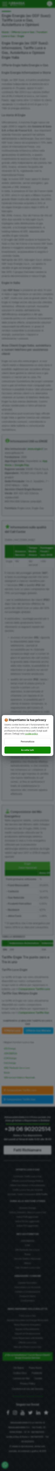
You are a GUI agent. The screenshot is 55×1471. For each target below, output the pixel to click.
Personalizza (27, 741)
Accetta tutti (27, 750)
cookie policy (31, 733)
